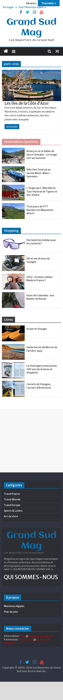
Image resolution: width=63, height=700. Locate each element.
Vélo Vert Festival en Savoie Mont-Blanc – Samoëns (39, 173)
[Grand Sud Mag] (6, 51)
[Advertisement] (31, 440)
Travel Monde (12, 499)
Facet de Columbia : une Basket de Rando (40, 297)
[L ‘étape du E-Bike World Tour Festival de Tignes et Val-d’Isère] (13, 186)
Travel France (12, 493)
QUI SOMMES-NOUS (31, 577)
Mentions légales (14, 606)
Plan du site (11, 611)
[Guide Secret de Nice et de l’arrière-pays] (13, 345)
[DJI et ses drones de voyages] (13, 257)
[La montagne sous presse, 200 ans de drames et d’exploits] (13, 364)
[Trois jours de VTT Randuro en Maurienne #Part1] (13, 205)
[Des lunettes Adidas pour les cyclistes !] (13, 238)
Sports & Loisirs (13, 510)
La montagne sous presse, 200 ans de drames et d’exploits (41, 369)
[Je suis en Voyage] (13, 327)
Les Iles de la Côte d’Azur (27, 103)
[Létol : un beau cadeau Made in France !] (13, 275)
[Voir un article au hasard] (57, 51)
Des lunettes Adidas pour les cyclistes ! (41, 241)
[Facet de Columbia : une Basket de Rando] (13, 294)
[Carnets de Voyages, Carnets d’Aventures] (13, 382)
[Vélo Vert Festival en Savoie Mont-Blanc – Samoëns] (13, 168)
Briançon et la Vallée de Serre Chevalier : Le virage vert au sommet (41, 155)
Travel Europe (12, 505)
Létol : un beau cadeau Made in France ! (39, 278)
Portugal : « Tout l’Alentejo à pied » (24, 7)
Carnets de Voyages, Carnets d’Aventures (38, 386)
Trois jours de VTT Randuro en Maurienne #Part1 (39, 210)
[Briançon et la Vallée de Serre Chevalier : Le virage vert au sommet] (13, 149)
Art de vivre (11, 516)
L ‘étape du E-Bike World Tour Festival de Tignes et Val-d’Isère (41, 191)
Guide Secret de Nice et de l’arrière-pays (41, 349)
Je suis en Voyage (36, 328)
